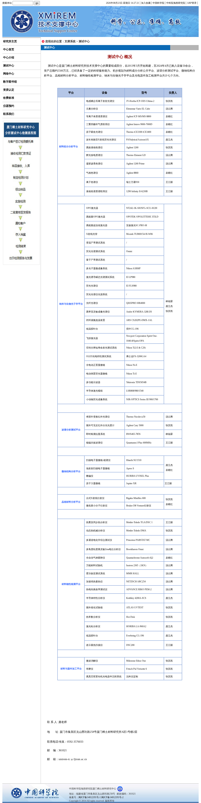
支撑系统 (70, 41)
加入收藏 (146, 3)
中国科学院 (159, 3)
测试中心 (84, 41)
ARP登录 (192, 3)
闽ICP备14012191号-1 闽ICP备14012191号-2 (101, 797)
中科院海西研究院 (176, 3)
